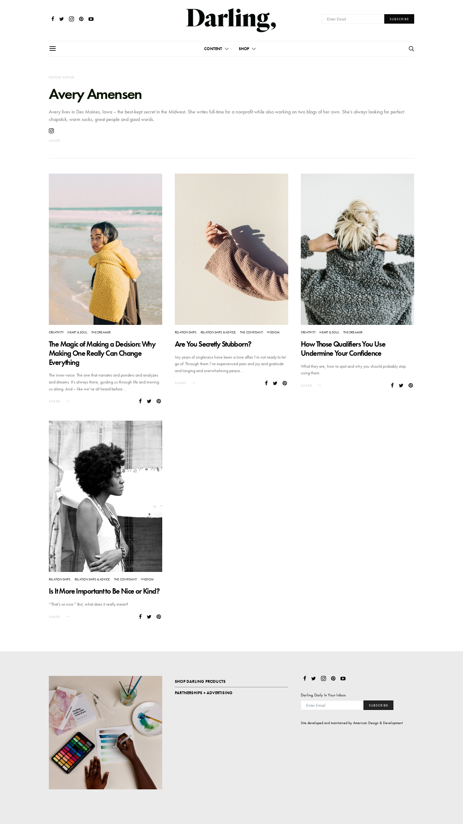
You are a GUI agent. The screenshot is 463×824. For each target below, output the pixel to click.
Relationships (186, 332)
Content (213, 48)
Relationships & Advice (218, 332)
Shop (244, 48)
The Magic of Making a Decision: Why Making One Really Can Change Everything (102, 353)
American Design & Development (378, 722)
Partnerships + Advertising (203, 692)
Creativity (56, 332)
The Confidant (251, 332)
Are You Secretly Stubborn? (213, 344)
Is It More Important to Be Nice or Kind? (104, 591)
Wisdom (273, 332)
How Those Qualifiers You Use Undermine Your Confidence (343, 348)
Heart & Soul (77, 332)
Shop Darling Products (200, 681)
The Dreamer (101, 332)
